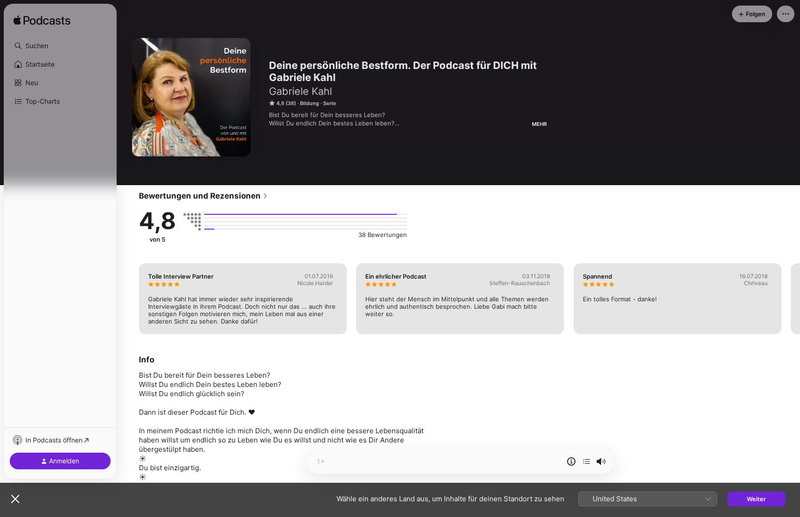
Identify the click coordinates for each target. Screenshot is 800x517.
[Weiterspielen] (586, 461)
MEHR (539, 124)
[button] (60, 46)
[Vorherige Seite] (129, 299)
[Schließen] (15, 499)
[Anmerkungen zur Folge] (571, 461)
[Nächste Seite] (790, 299)
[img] (41, 20)
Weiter (756, 499)
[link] (203, 196)
